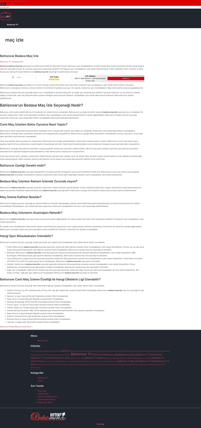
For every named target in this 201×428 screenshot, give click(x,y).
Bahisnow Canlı (105, 351)
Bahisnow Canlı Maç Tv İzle (134, 351)
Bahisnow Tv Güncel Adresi (128, 358)
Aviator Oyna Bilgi (44, 351)
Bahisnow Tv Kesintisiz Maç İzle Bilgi (73, 361)
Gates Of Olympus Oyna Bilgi (97, 364)
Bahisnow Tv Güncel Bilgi (144, 358)
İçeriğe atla (4, 7)
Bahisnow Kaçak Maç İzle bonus (61, 355)
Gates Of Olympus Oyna (81, 364)
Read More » (16, 327)
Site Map (100, 424)
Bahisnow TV (12, 24)
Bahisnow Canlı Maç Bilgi (117, 351)
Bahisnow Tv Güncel (94, 358)
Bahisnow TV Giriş (60, 358)
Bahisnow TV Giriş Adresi (76, 358)
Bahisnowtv (97, 354)
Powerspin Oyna (123, 364)
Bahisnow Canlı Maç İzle (149, 351)
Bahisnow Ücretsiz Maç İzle (54, 364)
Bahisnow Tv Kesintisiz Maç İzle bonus (95, 361)
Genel (40, 381)
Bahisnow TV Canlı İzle (41, 358)
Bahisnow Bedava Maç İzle (19, 56)
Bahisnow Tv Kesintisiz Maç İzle (51, 361)
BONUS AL (126, 78)
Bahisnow (4, 66)
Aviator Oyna (34, 351)
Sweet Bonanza (143, 364)
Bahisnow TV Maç (112, 361)
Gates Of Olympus (68, 364)
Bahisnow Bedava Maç (77, 351)
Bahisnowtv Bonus (127, 354)
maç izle (108, 364)
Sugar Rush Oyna (133, 364)
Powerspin (115, 364)
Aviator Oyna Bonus (55, 351)
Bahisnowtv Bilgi (111, 354)
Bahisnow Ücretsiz (39, 364)
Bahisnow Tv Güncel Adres (112, 358)
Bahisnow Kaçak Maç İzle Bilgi (42, 355)
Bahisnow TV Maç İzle (128, 361)
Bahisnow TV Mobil (148, 361)
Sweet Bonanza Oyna (155, 364)
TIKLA (3, 4)
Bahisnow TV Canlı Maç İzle (149, 354)
